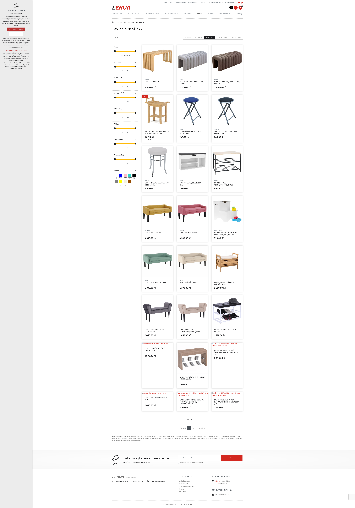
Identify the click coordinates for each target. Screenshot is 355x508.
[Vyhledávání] (200, 7)
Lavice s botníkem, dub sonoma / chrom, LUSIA (192, 378)
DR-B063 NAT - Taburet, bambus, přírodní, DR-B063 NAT (157, 133)
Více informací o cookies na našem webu (16, 50)
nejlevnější (198, 37)
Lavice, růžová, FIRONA (189, 233)
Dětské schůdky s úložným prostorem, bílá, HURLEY (225, 234)
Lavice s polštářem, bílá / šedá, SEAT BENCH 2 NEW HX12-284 (226, 352)
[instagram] (242, 3)
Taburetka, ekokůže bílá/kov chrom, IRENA (157, 184)
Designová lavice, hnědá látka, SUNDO (227, 83)
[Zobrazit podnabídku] (123, 14)
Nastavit (16, 34)
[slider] (115, 51)
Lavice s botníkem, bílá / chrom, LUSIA (155, 349)
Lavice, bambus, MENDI (154, 82)
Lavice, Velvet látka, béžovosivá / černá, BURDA (190, 331)
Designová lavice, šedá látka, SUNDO (191, 83)
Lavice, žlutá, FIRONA (153, 233)
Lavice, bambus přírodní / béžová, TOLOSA (224, 283)
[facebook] (239, 3)
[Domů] (113, 22)
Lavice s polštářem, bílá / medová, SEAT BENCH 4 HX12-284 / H (226, 402)
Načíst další (189, 419)
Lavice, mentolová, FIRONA (155, 282)
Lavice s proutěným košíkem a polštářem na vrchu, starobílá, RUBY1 (192, 402)
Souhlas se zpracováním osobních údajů (191, 462)
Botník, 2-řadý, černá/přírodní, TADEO (223, 184)
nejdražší (188, 37)
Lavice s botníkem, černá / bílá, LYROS (225, 331)
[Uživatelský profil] (236, 8)
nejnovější (209, 37)
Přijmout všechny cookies (16, 29)
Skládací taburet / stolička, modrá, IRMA (191, 133)
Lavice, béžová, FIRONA (188, 282)
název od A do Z (236, 37)
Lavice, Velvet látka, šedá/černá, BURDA (155, 331)
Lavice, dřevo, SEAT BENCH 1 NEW (156, 399)
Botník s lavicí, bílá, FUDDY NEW (190, 184)
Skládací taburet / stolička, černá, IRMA (225, 133)
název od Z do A (222, 37)
